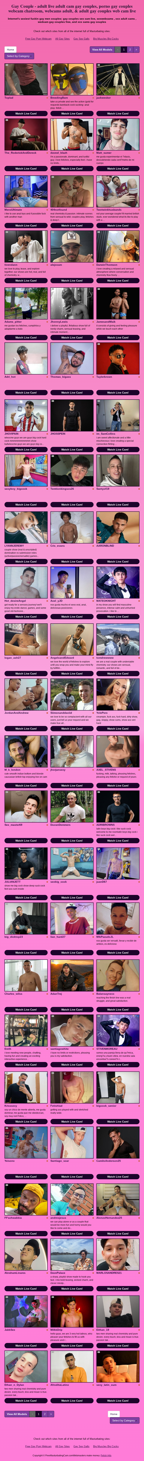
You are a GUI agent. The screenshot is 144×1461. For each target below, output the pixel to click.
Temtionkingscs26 (62, 488)
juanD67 (101, 881)
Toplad (8, 97)
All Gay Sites (62, 38)
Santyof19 (102, 488)
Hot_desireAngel (15, 600)
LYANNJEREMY (14, 545)
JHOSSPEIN (57, 433)
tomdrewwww (105, 657)
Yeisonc (9, 1160)
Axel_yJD (56, 600)
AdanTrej (56, 993)
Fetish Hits (106, 1455)
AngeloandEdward (62, 657)
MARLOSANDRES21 (109, 1272)
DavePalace (57, 1272)
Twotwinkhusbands (109, 209)
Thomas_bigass (60, 376)
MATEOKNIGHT (106, 600)
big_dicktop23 (13, 936)
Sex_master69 (13, 824)
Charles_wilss (13, 993)
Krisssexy (10, 1105)
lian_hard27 (57, 936)
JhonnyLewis (59, 321)
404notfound (58, 209)
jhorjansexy (57, 769)
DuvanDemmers (60, 824)
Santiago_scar (59, 1160)
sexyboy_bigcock (15, 488)
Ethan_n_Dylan (14, 1384)
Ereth (7, 1048)
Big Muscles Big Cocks (106, 38)
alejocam (56, 264)
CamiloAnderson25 (108, 1160)
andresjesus (58, 1217)
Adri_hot (10, 376)
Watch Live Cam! (26, 113)
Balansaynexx (105, 993)
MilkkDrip (56, 1329)
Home (10, 49)
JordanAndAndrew (16, 712)
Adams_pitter (13, 321)
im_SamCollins (105, 433)
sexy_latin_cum (106, 1384)
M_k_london (12, 769)
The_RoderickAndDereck (20, 152)
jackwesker (103, 97)
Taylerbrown (104, 376)
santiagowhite (59, 1048)
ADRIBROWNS (105, 824)
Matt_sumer (103, 152)
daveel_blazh (58, 152)
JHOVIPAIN (11, 433)
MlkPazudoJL (105, 936)
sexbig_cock (58, 881)
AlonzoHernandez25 (109, 1217)
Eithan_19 (102, 1329)
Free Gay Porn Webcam (38, 38)
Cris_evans (57, 545)
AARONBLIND (105, 545)
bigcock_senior (106, 1105)
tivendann (10, 264)
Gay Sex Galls (81, 38)
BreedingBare (59, 97)
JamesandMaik (106, 321)
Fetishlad (56, 1105)
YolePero (102, 712)
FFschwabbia (13, 1217)
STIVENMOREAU (106, 1048)
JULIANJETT (12, 881)
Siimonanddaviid (61, 712)
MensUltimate (13, 209)
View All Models (102, 49)
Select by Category (18, 56)
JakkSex (9, 1329)
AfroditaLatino (59, 1384)
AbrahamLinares (15, 1272)
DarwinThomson (106, 264)
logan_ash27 (12, 657)
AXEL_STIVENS (106, 769)
